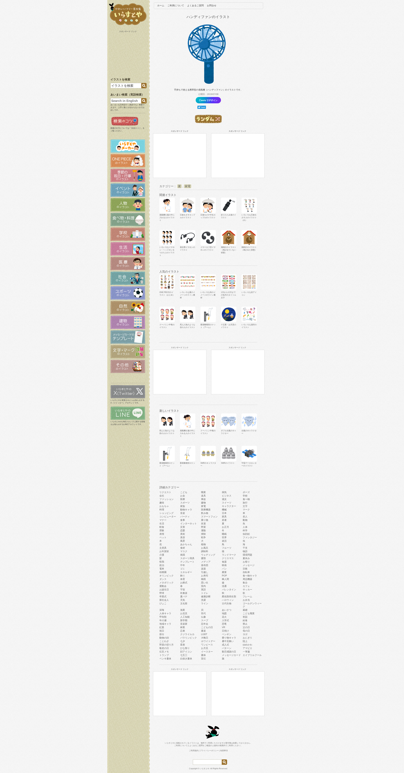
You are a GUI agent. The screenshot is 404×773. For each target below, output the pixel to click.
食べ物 (246, 499)
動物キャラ (186, 509)
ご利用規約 (193, 750)
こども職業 (249, 613)
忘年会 (204, 623)
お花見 (183, 613)
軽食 (161, 527)
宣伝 (203, 658)
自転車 (246, 572)
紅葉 (161, 627)
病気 (224, 492)
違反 (224, 499)
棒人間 (225, 579)
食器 (224, 561)
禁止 (245, 623)
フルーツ (226, 547)
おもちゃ (164, 506)
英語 (203, 589)
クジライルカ (187, 634)
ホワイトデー (208, 641)
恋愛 (182, 530)
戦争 (203, 537)
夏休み (246, 558)
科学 (245, 530)
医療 (182, 499)
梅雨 (203, 579)
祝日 (161, 630)
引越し (204, 572)
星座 (182, 644)
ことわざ (164, 641)
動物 (245, 520)
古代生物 (226, 603)
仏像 (203, 616)
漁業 (182, 610)
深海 (161, 610)
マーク (246, 509)
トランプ (164, 655)
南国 (182, 554)
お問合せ (211, 5)
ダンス (162, 579)
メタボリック (166, 582)
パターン (226, 648)
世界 (224, 537)
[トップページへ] (128, 25)
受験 (161, 530)
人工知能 (185, 616)
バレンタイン (229, 589)
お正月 (225, 527)
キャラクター (229, 506)
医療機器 (206, 509)
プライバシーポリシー (209, 750)
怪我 (161, 561)
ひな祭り (185, 648)
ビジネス (226, 495)
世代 (203, 613)
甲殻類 (162, 616)
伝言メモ (164, 651)
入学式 (225, 620)
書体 (203, 655)
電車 (161, 568)
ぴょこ (162, 603)
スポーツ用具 (187, 558)
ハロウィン (228, 600)
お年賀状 (164, 551)
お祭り (246, 561)
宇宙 (182, 589)
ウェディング (208, 554)
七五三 (183, 655)
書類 (203, 558)
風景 (182, 541)
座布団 (204, 565)
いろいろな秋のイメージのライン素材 (208, 295)
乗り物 (204, 520)
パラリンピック (188, 637)
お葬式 (183, 582)
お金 (182, 495)
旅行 (245, 502)
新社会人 (164, 600)
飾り (182, 575)
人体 (245, 527)
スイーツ (226, 502)
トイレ (204, 593)
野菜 (203, 527)
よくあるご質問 (195, 5)
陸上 (245, 641)
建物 (203, 502)
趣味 (161, 502)
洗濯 (203, 600)
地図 (224, 613)
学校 (245, 495)
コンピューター (167, 516)
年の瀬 (162, 620)
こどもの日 (207, 627)
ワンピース (207, 644)
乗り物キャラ (229, 637)
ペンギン (226, 634)
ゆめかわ (247, 644)
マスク (183, 551)
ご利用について (175, 5)
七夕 (182, 641)
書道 (203, 630)
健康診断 (206, 596)
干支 (245, 547)
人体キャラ (165, 613)
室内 (203, 586)
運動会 (162, 586)
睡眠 (224, 534)
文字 (245, 506)
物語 (245, 551)
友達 (203, 523)
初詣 (245, 616)
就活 (224, 541)
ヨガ (245, 634)
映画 (224, 565)
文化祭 (183, 603)
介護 (161, 554)
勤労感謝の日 (229, 651)
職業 (203, 492)
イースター (207, 651)
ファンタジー (250, 537)
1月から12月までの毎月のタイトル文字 (228, 295)
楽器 (203, 568)
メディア (206, 561)
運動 (203, 530)
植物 (203, 544)
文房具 (162, 547)
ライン (204, 603)
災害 (182, 527)
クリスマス (228, 558)
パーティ (185, 516)
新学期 (183, 620)
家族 (182, 506)
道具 (203, 495)
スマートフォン (209, 516)
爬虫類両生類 (229, 596)
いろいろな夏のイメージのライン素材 (187, 295)
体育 (182, 579)
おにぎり (247, 637)
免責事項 (224, 750)
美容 (182, 537)
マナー (162, 520)
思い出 (204, 582)
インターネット (188, 523)
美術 (182, 534)
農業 (224, 572)
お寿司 (204, 575)
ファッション (166, 499)
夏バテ (183, 596)
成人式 (225, 644)
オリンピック (166, 575)
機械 (224, 509)
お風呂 (204, 547)
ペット (162, 537)
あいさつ (226, 610)
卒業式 (162, 596)
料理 (161, 509)
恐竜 (224, 623)
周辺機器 (247, 579)
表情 (161, 534)
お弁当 (246, 600)
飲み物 (204, 513)
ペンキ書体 (165, 658)
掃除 (203, 534)
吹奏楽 (183, 593)
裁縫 (245, 610)
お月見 (204, 648)
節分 (161, 634)
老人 (245, 516)
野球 (161, 593)
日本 (224, 513)
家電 (187, 186)
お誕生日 (164, 589)
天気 (182, 600)
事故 (203, 499)
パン (224, 568)
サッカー (247, 589)
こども (183, 492)
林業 (182, 627)
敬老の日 (164, 648)
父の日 (246, 627)
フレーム (247, 596)
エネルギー (186, 572)
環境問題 (247, 554)
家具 (224, 516)
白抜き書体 (186, 658)
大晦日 (204, 637)
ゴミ (182, 568)
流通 (224, 586)
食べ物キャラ (250, 575)
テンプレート (187, 561)
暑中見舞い (228, 641)
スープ (204, 620)
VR (223, 627)
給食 (245, 620)
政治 (161, 565)
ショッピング (166, 513)
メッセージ (249, 565)
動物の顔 (164, 637)
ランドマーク (229, 554)
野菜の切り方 (166, 644)
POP (224, 575)
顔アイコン (186, 651)
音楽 (182, 513)
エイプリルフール (252, 655)
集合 (245, 582)
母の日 (246, 630)
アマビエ (247, 648)
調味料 (204, 551)
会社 (161, 495)
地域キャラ (165, 623)
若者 (224, 520)
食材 (182, 547)
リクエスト (165, 492)
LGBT (204, 634)
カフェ (246, 586)
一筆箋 (246, 651)
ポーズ (246, 492)
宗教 (245, 568)
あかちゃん (186, 544)
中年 (182, 565)
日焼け (225, 630)
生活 (161, 523)
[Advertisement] (128, 53)
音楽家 (183, 623)
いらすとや (204, 768)
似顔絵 (246, 534)
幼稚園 (162, 572)
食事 (182, 520)
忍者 (182, 630)
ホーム (160, 5)
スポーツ (185, 502)
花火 (224, 616)
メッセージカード (231, 655)
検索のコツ (136, 128)
